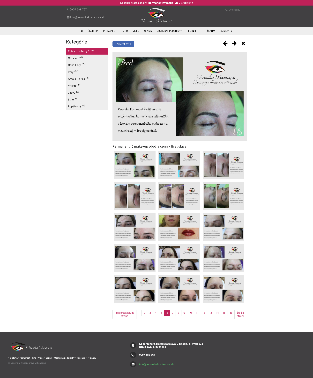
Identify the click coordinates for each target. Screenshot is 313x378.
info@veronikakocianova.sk (156, 364)
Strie (72, 99)
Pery (73, 72)
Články (211, 31)
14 (217, 312)
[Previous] (225, 43)
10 (190, 312)
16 (231, 312)
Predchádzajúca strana (124, 314)
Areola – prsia (78, 78)
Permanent (110, 31)
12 (203, 312)
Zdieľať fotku (124, 44)
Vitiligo (74, 85)
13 (210, 312)
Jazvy (73, 92)
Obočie (75, 58)
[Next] (234, 43)
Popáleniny (76, 106)
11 (197, 312)
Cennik (148, 31)
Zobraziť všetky (81, 51)
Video (136, 31)
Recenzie (192, 31)
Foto (125, 31)
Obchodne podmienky (169, 31)
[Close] (243, 43)
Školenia (93, 31)
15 (224, 312)
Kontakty (226, 31)
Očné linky (76, 65)
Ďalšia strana (241, 314)
